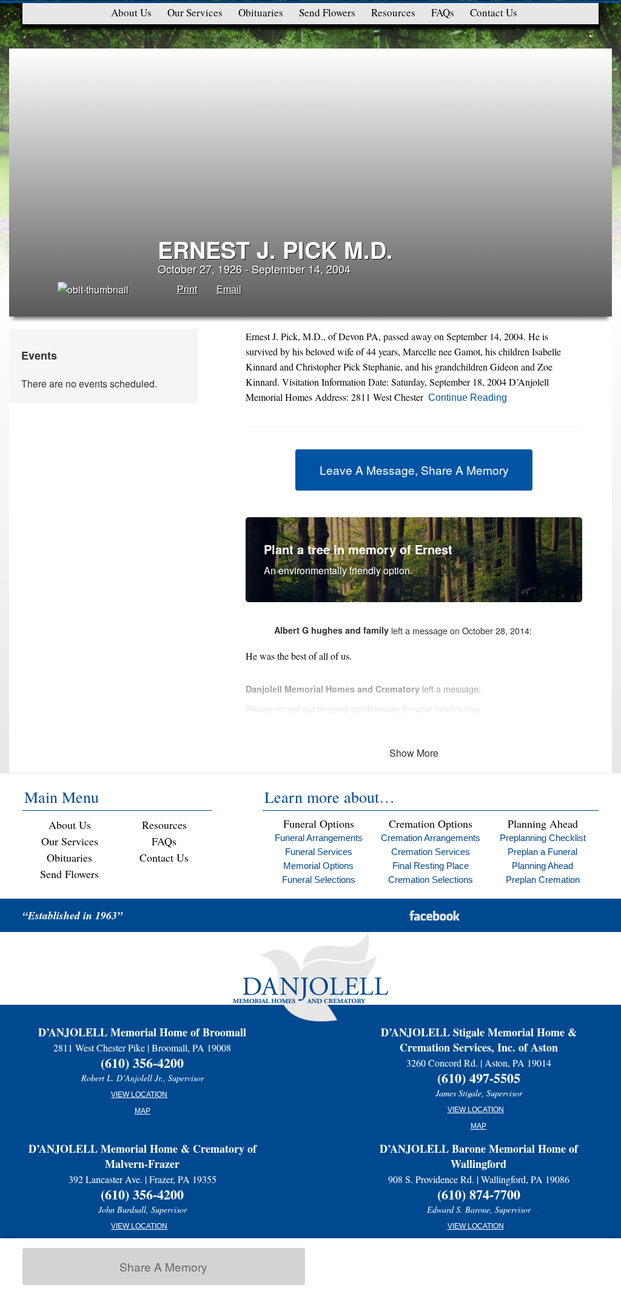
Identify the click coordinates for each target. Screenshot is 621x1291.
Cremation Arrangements (430, 838)
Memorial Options (318, 865)
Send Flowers (327, 12)
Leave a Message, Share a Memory (414, 469)
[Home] (310, 999)
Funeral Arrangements (319, 838)
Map (142, 1111)
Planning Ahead (543, 823)
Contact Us (493, 12)
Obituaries (260, 12)
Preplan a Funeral (542, 852)
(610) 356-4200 (142, 1062)
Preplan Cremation (543, 879)
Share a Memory (163, 1266)
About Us (131, 12)
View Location (139, 1094)
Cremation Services (430, 852)
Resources (393, 12)
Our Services (195, 12)
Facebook (434, 915)
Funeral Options (318, 823)
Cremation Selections (430, 879)
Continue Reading (467, 397)
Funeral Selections (318, 879)
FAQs (442, 12)
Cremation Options (430, 823)
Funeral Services (318, 852)
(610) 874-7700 (478, 1194)
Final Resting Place (430, 865)
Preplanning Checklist (543, 838)
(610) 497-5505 (478, 1077)
